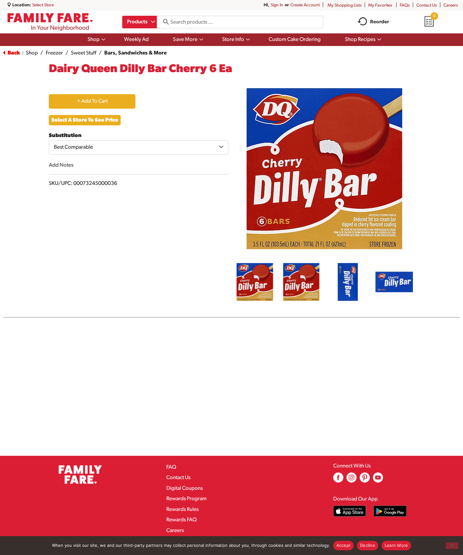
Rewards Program (186, 498)
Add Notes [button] (61, 165)
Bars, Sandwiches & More (135, 53)
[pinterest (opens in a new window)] (365, 480)
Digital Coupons (184, 488)
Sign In (277, 5)
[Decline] (452, 545)
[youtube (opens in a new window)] (378, 480)
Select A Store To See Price (84, 120)
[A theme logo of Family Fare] (50, 22)
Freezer (54, 53)
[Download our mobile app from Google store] (390, 511)
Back (13, 53)
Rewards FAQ (181, 520)
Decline (367, 545)
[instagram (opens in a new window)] (351, 480)
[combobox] (139, 22)
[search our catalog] (164, 22)
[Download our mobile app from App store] (349, 511)
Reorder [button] (379, 22)
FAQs (405, 5)
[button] (255, 282)
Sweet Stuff (83, 53)
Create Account (305, 5)
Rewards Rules (182, 509)
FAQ (171, 467)
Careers (450, 5)
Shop (32, 53)
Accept (343, 545)
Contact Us (426, 5)
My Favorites (380, 5)
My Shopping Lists (345, 5)
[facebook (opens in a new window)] (338, 480)
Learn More (396, 545)
